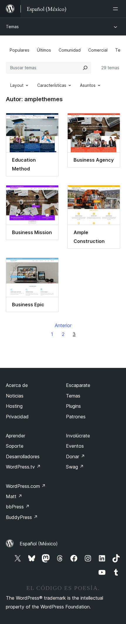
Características (51, 85)
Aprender (15, 436)
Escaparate (78, 385)
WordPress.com (26, 486)
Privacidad (17, 417)
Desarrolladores (23, 456)
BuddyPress (22, 517)
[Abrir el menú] (116, 9)
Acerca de (17, 385)
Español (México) (39, 544)
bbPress (18, 507)
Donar (75, 456)
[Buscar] (85, 68)
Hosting (14, 406)
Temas (12, 26)
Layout (16, 85)
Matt (14, 496)
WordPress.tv (23, 467)
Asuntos (88, 85)
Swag (75, 467)
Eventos (75, 446)
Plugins (73, 406)
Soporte (14, 446)
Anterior (63, 325)
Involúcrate (78, 436)
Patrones (76, 417)
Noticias (14, 396)
